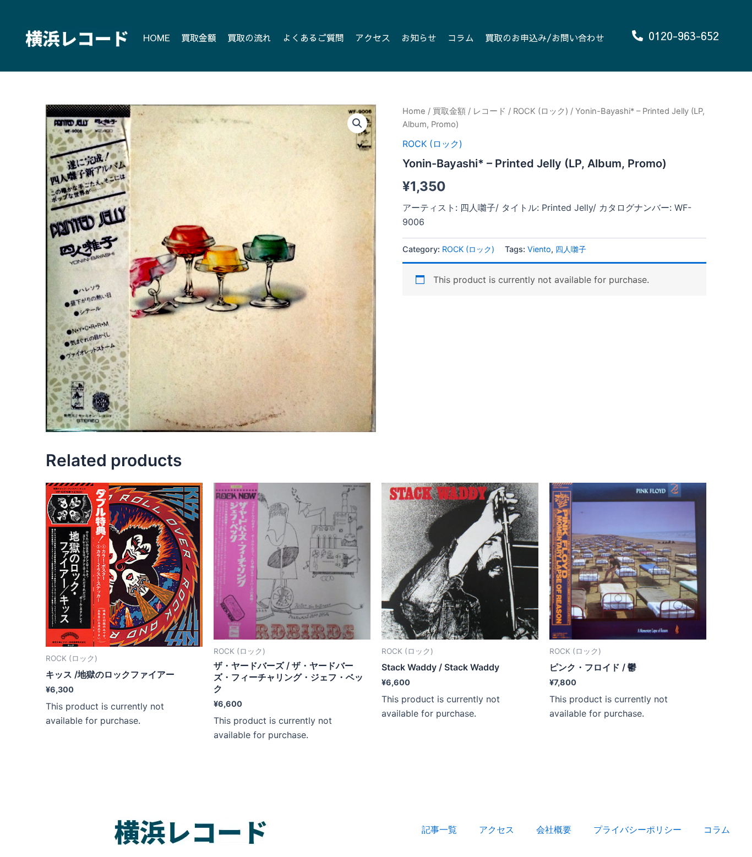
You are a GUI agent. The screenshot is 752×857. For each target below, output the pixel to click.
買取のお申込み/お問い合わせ (544, 37)
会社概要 (553, 829)
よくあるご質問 (313, 37)
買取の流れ (249, 37)
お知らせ (419, 37)
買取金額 (198, 37)
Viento (539, 249)
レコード (489, 111)
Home (414, 111)
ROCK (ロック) (540, 111)
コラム (461, 37)
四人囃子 (570, 249)
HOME (156, 37)
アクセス (372, 37)
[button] (357, 123)
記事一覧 (439, 829)
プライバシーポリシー (637, 829)
